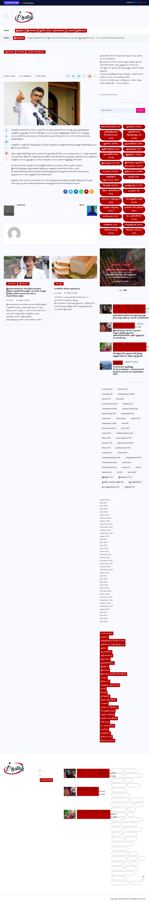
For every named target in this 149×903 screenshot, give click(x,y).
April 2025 (104, 549)
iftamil (121, 419)
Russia (106, 448)
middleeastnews (124, 433)
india (135, 419)
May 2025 (103, 545)
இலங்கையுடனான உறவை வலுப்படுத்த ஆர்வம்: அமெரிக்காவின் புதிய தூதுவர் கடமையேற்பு (121, 63)
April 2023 (104, 622)
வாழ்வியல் (133, 225)
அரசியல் (133, 127)
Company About (48, 770)
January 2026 (105, 521)
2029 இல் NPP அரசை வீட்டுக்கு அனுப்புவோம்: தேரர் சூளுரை (59, 3)
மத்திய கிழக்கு (111, 209)
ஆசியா (43, 31)
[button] (118, 290)
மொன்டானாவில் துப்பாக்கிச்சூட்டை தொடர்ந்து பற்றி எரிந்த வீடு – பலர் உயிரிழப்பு (120, 81)
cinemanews (109, 404)
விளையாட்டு (110, 231)
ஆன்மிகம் (133, 149)
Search (140, 110)
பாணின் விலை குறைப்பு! (67, 289)
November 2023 (106, 600)
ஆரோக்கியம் (110, 149)
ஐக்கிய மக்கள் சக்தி (112, 482)
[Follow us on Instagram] (13, 794)
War (132, 472)
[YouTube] (141, 2)
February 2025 (105, 555)
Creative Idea (46, 780)
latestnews (109, 428)
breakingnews (126, 394)
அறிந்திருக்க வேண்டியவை (111, 135)
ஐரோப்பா (81, 31)
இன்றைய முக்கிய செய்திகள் (134, 164)
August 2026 (104, 500)
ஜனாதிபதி (135, 482)
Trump (126, 467)
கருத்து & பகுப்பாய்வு (110, 178)
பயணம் (133, 191)
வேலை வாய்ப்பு (134, 231)
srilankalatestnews (111, 458)
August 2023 (104, 609)
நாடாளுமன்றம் (110, 487)
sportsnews (123, 448)
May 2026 (103, 509)
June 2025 (103, 542)
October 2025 (105, 530)
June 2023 (103, 615)
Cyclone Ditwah (130, 409)
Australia (107, 394)
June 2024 (103, 579)
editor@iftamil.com (13, 789)
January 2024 (105, 594)
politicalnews (125, 443)
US (119, 472)
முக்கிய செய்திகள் (134, 209)
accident (107, 389)
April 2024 (104, 585)
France (106, 419)
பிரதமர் (129, 487)
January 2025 (105, 558)
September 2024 (106, 570)
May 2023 (103, 618)
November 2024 (106, 564)
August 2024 (104, 573)
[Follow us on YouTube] (21, 794)
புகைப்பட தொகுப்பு (111, 200)
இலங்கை (32, 31)
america (122, 389)
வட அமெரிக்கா (57, 31)
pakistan (107, 443)
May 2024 (103, 582)
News (106, 438)
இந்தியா (20, 31)
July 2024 (103, 576)
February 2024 (105, 591)
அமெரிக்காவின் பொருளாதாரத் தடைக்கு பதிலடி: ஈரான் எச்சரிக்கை (121, 57)
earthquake (127, 414)
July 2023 (103, 612)
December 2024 (106, 561)
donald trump (109, 414)
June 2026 (103, 506)
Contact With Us (48, 775)
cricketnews (109, 409)
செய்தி (110, 185)
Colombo (127, 404)
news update (124, 438)
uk (138, 467)
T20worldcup (109, 463)
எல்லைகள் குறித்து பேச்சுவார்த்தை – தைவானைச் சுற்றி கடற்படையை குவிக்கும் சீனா (121, 75)
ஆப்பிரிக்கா (134, 144)
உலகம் (70, 31)
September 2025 (106, 533)
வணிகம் (110, 225)
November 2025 (106, 527)
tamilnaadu (109, 467)
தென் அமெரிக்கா (111, 192)
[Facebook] (135, 2)
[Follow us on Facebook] (68, 76)
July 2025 (103, 539)
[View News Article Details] (23, 16)
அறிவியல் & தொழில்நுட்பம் (134, 135)
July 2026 (103, 503)
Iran (125, 423)
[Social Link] (144, 2)
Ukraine (107, 472)
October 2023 (105, 603)
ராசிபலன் (110, 216)
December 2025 (106, 524)
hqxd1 (11, 300)
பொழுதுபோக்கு (134, 200)
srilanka (122, 453)
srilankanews (133, 458)
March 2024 (104, 588)
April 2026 (104, 512)
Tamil (126, 463)
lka (125, 428)
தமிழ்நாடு (133, 185)
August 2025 (104, 536)
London (106, 433)
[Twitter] (138, 2)
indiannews (109, 423)
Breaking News (110, 127)
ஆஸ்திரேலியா (111, 156)
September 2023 (106, 606)
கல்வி (133, 177)
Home (6, 31)
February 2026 (105, 518)
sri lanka (107, 453)
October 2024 (105, 567)
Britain (106, 399)
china (120, 399)
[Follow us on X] (73, 76)
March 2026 (104, 515)
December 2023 (106, 597)
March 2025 (104, 552)
